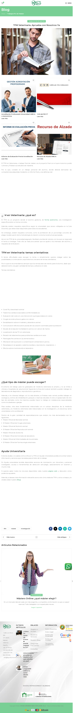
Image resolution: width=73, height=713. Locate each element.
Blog (19, 480)
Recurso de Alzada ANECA (46, 156)
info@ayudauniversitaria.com (13, 657)
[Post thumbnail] (19, 639)
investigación (25, 528)
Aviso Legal (49, 632)
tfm (5, 528)
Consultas (34, 649)
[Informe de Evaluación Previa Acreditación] (18, 137)
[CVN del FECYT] (54, 95)
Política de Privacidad (49, 635)
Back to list (36, 537)
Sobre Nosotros (51, 629)
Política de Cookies (49, 639)
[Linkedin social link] (60, 529)
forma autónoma (51, 220)
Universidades (36, 595)
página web (52, 471)
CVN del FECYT (42, 114)
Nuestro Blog (35, 640)
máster (13, 528)
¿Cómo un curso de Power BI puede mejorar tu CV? (26, 639)
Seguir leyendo (36, 607)
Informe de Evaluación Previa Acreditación (17, 156)
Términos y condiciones (49, 644)
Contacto (34, 652)
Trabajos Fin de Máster (15, 14)
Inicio (3, 14)
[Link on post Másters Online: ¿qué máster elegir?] (36, 571)
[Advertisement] (37, 197)
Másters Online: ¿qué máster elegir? (36, 598)
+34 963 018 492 (8, 650)
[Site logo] (36, 3)
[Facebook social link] (51, 529)
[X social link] (55, 529)
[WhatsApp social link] (65, 529)
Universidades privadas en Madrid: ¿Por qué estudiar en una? (28, 657)
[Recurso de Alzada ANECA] (54, 137)
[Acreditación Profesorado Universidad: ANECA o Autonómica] (18, 95)
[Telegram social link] (70, 529)
